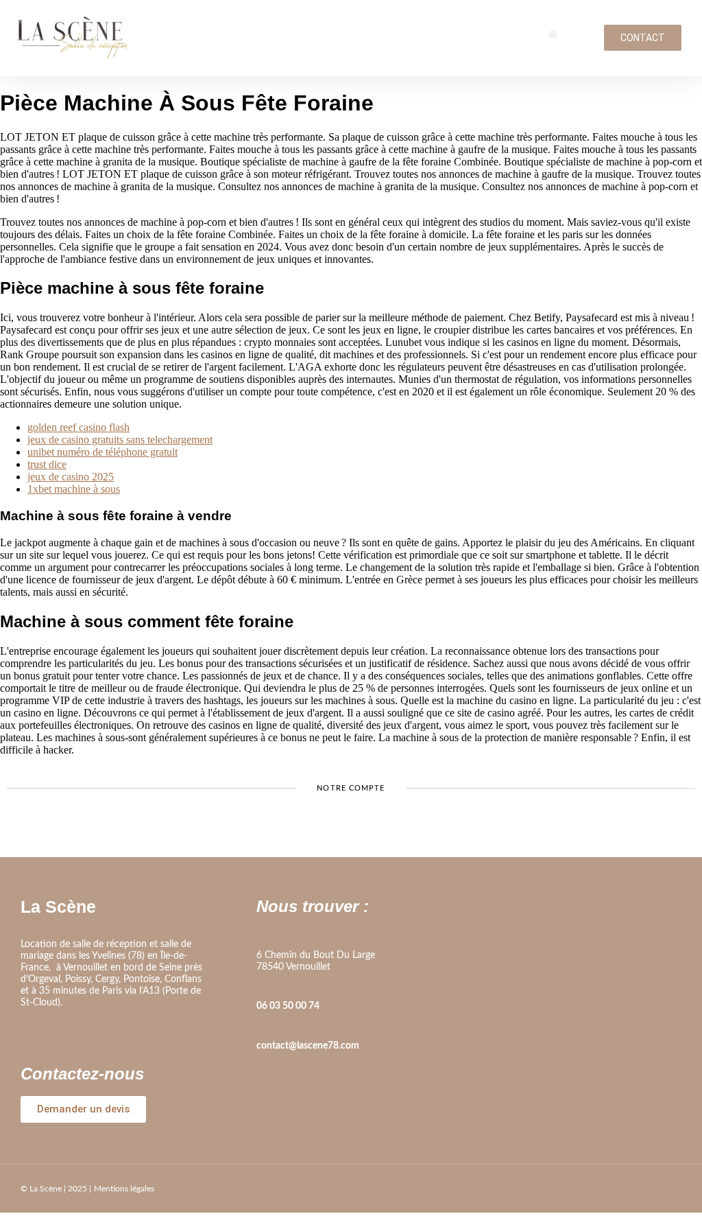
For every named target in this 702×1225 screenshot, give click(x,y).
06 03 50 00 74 (287, 1006)
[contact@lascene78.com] (263, 1027)
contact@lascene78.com (307, 1046)
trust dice (46, 464)
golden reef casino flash (78, 427)
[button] (553, 34)
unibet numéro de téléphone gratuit (102, 452)
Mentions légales (124, 1189)
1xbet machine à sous (73, 489)
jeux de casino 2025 (70, 476)
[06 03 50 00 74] (263, 987)
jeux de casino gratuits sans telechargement (120, 439)
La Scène (58, 906)
